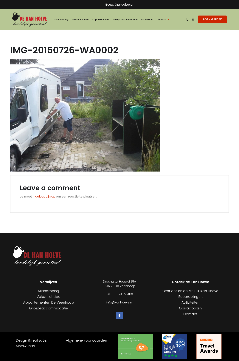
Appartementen (100, 19)
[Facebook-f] (119, 315)
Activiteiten (147, 19)
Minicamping (62, 19)
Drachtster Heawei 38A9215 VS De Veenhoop (119, 283)
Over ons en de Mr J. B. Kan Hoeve (190, 291)
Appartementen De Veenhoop (48, 302)
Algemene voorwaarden (86, 340)
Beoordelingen (190, 296)
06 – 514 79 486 (122, 294)
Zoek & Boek (212, 19)
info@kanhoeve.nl (119, 302)
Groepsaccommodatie (125, 19)
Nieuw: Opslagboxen (119, 4)
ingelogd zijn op (44, 196)
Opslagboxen (190, 308)
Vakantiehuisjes (80, 19)
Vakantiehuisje (48, 296)
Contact (161, 19)
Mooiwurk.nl (25, 346)
